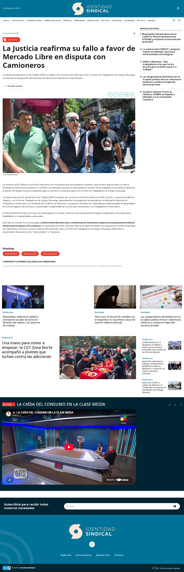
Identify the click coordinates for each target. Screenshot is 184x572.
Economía (129, 20)
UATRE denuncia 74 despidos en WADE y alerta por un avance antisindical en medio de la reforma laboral (154, 347)
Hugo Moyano (11, 254)
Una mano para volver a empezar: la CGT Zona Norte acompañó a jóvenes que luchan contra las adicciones (27, 349)
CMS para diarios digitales (170, 568)
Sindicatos (93, 20)
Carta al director (83, 555)
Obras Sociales (52, 20)
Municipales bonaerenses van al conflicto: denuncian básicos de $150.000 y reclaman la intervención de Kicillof (161, 38)
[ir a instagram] (178, 8)
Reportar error (103, 555)
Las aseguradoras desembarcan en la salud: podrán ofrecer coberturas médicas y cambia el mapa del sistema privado (162, 80)
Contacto (118, 555)
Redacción (66, 555)
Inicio (6, 20)
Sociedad (117, 20)
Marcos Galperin (50, 254)
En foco (141, 20)
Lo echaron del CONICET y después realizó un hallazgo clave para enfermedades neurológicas (161, 52)
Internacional (34, 20)
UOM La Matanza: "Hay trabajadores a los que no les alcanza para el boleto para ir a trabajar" (159, 65)
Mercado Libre (30, 254)
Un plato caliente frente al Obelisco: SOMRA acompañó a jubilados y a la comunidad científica (159, 95)
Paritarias (79, 20)
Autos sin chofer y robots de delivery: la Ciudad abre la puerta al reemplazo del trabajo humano (153, 387)
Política (105, 20)
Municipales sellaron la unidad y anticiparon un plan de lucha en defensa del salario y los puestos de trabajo (21, 321)
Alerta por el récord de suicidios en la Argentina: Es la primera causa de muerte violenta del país (115, 319)
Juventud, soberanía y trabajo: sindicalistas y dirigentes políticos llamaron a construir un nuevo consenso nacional (153, 367)
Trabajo (67, 20)
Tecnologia (18, 20)
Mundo (151, 20)
